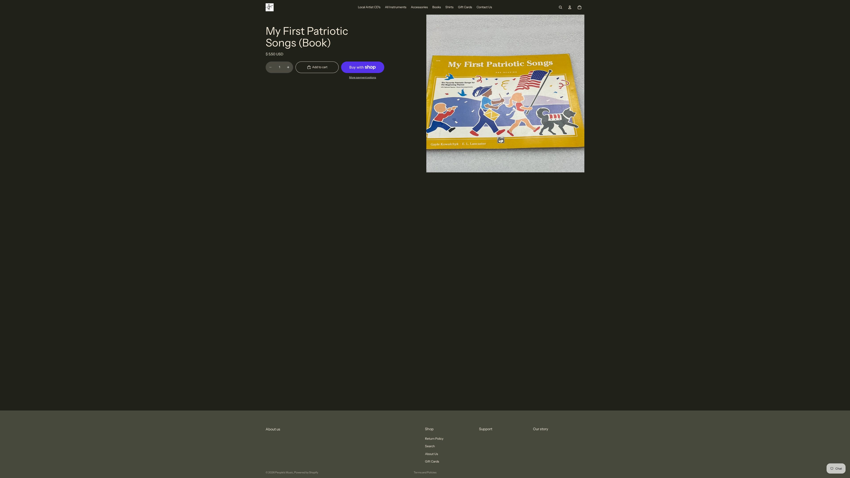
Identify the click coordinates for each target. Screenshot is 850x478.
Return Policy (434, 439)
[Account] (570, 7)
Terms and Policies (425, 472)
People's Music (284, 472)
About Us (431, 454)
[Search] (560, 7)
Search (430, 446)
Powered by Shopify (306, 472)
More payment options (362, 77)
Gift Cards (432, 461)
